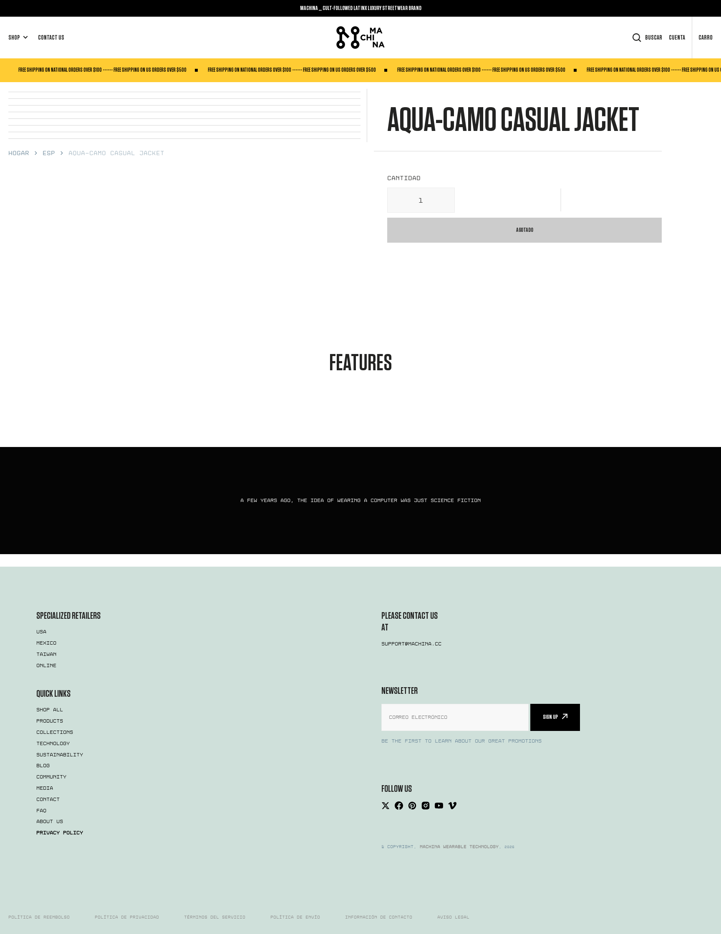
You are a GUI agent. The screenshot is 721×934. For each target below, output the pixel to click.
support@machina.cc (411, 644)
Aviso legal (453, 917)
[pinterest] (412, 805)
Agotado (524, 230)
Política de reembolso (39, 917)
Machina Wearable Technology (459, 846)
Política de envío (295, 917)
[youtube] (439, 805)
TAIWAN (46, 654)
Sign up (550, 717)
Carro (705, 37)
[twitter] (385, 805)
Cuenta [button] (677, 37)
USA (41, 632)
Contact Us (51, 37)
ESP (49, 153)
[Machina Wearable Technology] (360, 37)
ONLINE (46, 665)
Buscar (653, 37)
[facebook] (399, 805)
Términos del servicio (214, 917)
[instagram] (425, 805)
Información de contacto (378, 917)
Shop (14, 37)
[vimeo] (452, 805)
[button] (561, 200)
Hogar (18, 153)
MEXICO (46, 643)
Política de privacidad (127, 917)
